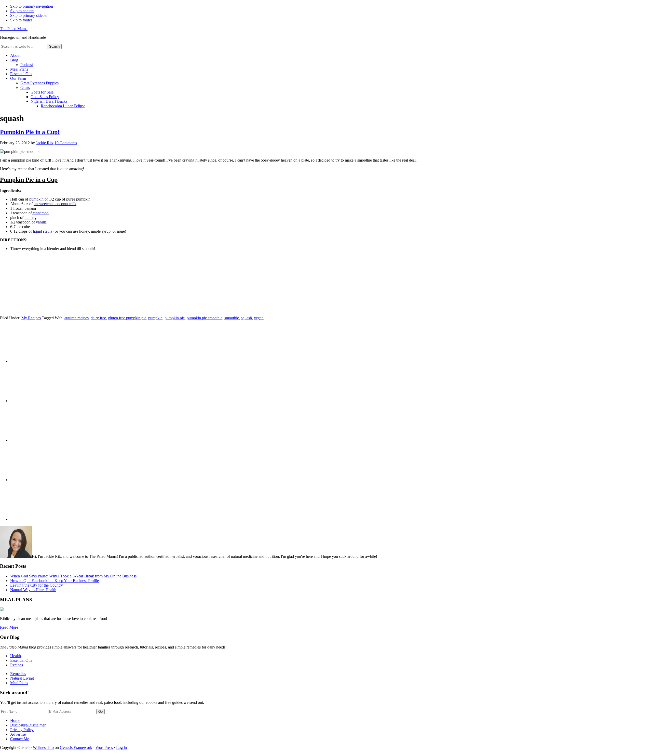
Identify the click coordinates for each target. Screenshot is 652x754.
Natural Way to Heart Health (33, 590)
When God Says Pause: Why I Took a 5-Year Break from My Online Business (73, 576)
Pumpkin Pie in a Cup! (30, 132)
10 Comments (66, 143)
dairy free (98, 318)
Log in (121, 747)
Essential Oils (21, 660)
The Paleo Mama (14, 29)
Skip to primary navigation (31, 6)
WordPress (104, 747)
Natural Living (22, 678)
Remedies (18, 673)
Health (15, 656)
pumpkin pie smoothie (204, 318)
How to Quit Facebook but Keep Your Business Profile (54, 580)
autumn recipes (76, 318)
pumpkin (155, 318)
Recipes (16, 665)
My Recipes (31, 318)
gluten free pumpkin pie (127, 318)
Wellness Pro (43, 747)
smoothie (231, 318)
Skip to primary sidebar (29, 15)
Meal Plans (19, 683)
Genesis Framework (76, 747)
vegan (259, 318)
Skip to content (22, 11)
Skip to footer (21, 20)
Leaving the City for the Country (36, 585)
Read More (9, 627)
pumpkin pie (175, 318)
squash (246, 318)
